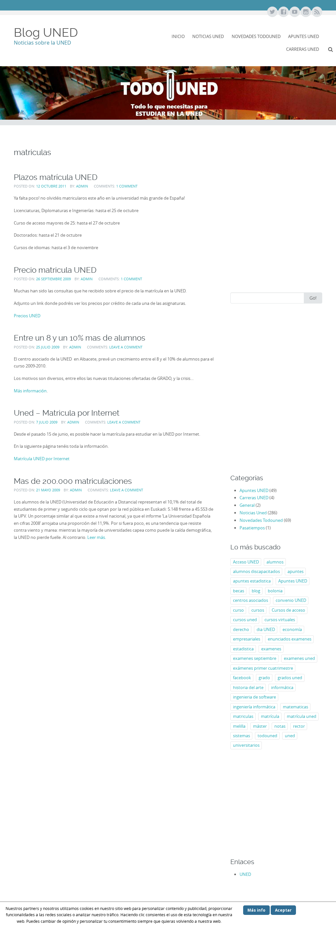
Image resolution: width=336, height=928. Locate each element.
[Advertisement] (276, 232)
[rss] (316, 12)
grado (264, 678)
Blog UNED (46, 32)
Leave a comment (125, 347)
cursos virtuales (279, 619)
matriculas (243, 716)
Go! (313, 298)
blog (256, 591)
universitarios (246, 745)
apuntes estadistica (252, 581)
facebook (242, 678)
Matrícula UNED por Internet (42, 459)
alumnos (275, 562)
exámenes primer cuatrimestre (263, 668)
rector (299, 726)
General (247, 505)
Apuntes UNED (303, 36)
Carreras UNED (302, 49)
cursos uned (245, 619)
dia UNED (266, 629)
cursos (257, 610)
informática (282, 687)
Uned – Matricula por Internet (66, 413)
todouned (267, 736)
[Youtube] (294, 12)
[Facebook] (283, 12)
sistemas (241, 736)
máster (260, 726)
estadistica (243, 649)
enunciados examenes (289, 639)
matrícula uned (301, 716)
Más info (256, 910)
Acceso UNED (246, 562)
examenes (271, 649)
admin (82, 186)
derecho (241, 629)
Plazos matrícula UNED (55, 177)
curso (238, 610)
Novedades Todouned (256, 36)
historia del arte (248, 687)
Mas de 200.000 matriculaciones (73, 481)
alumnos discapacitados (256, 571)
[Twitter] (272, 12)
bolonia (275, 591)
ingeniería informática (254, 707)
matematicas (295, 707)
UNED (245, 874)
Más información (30, 391)
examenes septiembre (254, 658)
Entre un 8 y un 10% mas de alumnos (79, 338)
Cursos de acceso (288, 610)
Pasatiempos (252, 528)
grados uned (290, 678)
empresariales (246, 639)
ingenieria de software (254, 697)
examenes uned (299, 658)
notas (279, 726)
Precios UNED (27, 316)
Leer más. (96, 537)
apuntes (295, 571)
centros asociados (250, 600)
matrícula (270, 716)
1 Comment (126, 186)
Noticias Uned (208, 36)
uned (290, 736)
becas (238, 591)
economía (292, 629)
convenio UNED (291, 600)
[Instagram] (305, 12)
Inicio (178, 36)
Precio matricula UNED (55, 270)
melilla (239, 726)
